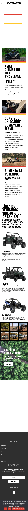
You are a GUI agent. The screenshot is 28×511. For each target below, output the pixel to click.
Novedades (4, 458)
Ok (5, 508)
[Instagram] (14, 492)
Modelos (3, 445)
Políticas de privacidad (18, 508)
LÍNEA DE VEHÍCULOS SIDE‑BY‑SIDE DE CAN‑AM (11, 211)
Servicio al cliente (5, 452)
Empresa (3, 448)
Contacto (3, 461)
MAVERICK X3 (6, 315)
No (9, 508)
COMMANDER (6, 251)
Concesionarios (5, 455)
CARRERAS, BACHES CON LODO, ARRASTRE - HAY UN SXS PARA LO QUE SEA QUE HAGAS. (12, 223)
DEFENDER (5, 284)
